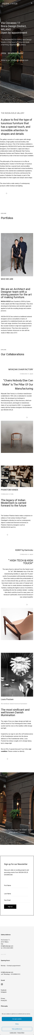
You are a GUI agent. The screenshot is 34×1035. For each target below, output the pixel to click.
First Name (7, 885)
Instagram (4, 992)
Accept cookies (17, 1019)
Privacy (3, 999)
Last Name (7, 894)
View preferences (17, 1029)
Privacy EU (4, 1000)
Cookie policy (13, 1033)
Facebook (3, 990)
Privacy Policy (20, 1033)
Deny (17, 1024)
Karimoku (20, 571)
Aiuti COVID (3, 954)
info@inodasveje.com (7, 946)
